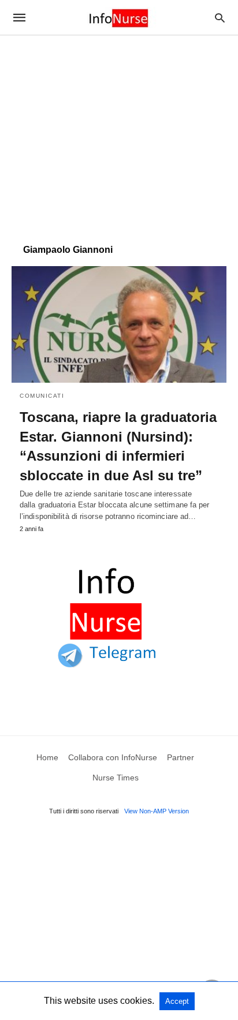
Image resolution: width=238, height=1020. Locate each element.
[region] (119, 134)
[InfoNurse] (118, 17)
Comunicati (42, 396)
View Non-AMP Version (156, 811)
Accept (177, 1001)
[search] (219, 17)
